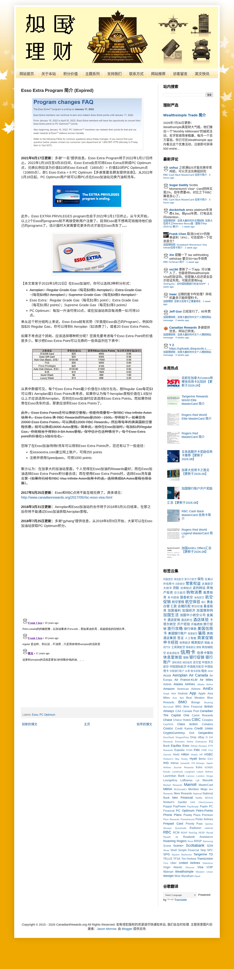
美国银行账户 (177, 633)
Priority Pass (194, 823)
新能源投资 (173, 653)
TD (211, 854)
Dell (191, 732)
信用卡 (188, 652)
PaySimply (193, 806)
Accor (167, 675)
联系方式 (136, 74)
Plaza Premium (203, 814)
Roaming (169, 841)
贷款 (176, 588)
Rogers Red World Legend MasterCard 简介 (197, 533)
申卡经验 (170, 642)
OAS (192, 802)
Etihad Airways (199, 745)
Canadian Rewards (183, 327)
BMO (182, 702)
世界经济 (184, 642)
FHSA (189, 750)
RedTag (193, 832)
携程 (198, 647)
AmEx (208, 688)
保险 (200, 579)
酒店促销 (173, 620)
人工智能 (190, 638)
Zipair (197, 876)
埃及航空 (179, 579)
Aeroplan (180, 675)
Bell (182, 697)
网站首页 (27, 74)
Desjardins (205, 733)
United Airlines (189, 863)
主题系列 (92, 74)
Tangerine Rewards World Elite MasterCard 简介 (195, 400)
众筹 (187, 671)
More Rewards (183, 793)
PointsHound (187, 819)
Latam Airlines (205, 771)
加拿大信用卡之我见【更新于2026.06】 (195, 472)
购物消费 (194, 592)
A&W (210, 671)
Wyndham (187, 875)
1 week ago (188, 226)
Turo (165, 863)
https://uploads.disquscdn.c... (189, 348)
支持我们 (114, 74)
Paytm (204, 806)
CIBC (196, 719)
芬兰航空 (180, 592)
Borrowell (168, 706)
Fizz (210, 750)
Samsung (208, 841)
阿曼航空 (168, 579)
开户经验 (183, 624)
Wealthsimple (184, 871)
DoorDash (168, 737)
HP (201, 754)
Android (182, 693)
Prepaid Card (173, 823)
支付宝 (197, 662)
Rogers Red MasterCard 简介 (193, 435)
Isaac (173, 294)
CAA (178, 711)
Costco (168, 728)
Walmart (168, 871)
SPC (210, 850)
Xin (171, 255)
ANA (173, 693)
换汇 (203, 602)
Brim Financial (192, 706)
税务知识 (197, 642)
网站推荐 (158, 74)
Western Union (204, 871)
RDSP (184, 832)
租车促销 (195, 671)
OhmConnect (206, 802)
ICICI (210, 758)
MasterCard (206, 784)
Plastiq (187, 814)
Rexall (209, 832)
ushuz (173, 167)
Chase (167, 720)
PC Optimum (47, 714)
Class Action (187, 724)
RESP (202, 832)
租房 (204, 670)
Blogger (127, 929)
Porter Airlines (204, 819)
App (192, 693)
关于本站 (48, 74)
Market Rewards (172, 785)
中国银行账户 (177, 671)
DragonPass (182, 737)
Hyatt (193, 758)
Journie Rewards (184, 767)
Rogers (182, 841)
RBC (167, 832)
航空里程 (178, 602)
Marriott (190, 784)
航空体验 (192, 602)
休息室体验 (172, 657)
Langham (190, 771)
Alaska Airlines (184, 684)
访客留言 (180, 74)
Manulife (207, 780)
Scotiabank (195, 845)
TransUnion (205, 858)
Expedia (179, 749)
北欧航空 (180, 583)
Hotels (194, 754)
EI (207, 737)
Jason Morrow (106, 929)
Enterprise (201, 741)
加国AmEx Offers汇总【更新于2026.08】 (196, 550)
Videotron (207, 863)
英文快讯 (202, 74)
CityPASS (168, 724)
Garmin (167, 754)
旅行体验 (190, 629)
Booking (208, 702)
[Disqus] (87, 571)
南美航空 (193, 633)
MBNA (167, 789)
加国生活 (171, 615)
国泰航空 (186, 597)
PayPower (179, 806)
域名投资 (187, 662)
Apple (202, 693)
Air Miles (206, 679)
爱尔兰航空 (190, 579)
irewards (185, 763)
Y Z (171, 345)
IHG (166, 763)
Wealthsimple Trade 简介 (184, 115)
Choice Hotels (182, 719)
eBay (201, 737)
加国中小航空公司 (193, 615)
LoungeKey (170, 780)
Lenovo (190, 776)
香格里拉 (191, 647)
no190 (173, 269)
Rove (190, 841)
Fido (197, 750)
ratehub (209, 828)
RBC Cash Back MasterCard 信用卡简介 (185, 174)
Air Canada (198, 675)
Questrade (180, 828)
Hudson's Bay (171, 758)
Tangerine (200, 854)
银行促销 (196, 657)
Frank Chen (177, 234)
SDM (210, 845)
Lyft (197, 780)
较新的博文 (29, 724)
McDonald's (180, 789)
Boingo (195, 702)
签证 (180, 638)
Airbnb (167, 684)
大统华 (167, 587)
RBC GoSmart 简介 (173, 262)
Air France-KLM (186, 679)
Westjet (168, 876)
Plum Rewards (171, 819)
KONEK (209, 767)
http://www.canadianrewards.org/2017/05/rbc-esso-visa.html (66, 497)
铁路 (207, 642)
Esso (35, 714)
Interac (175, 762)
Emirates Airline (184, 741)
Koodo (166, 771)
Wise (177, 875)
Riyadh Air (170, 837)
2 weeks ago (182, 320)
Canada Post (190, 711)
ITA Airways (198, 763)
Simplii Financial (188, 850)
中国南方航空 (195, 666)
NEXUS (209, 797)
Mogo (204, 789)
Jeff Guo (175, 311)
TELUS (167, 858)
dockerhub (177, 210)
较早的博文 (144, 724)
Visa (200, 867)
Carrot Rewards (202, 715)
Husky (184, 758)
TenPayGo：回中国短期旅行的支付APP (184, 283)
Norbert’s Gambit (175, 802)
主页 (87, 724)
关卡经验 (173, 597)
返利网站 (199, 588)
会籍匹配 (184, 606)
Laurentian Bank (173, 775)
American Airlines (188, 688)
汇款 (174, 606)
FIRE (204, 750)
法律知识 (186, 587)
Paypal (167, 806)
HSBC (208, 754)
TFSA (176, 858)
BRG (178, 706)
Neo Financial (182, 797)
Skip (203, 850)
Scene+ (178, 845)
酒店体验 (201, 620)
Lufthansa (186, 780)
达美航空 (207, 583)
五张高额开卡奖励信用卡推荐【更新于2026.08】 (197, 455)
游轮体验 (177, 662)
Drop (193, 737)
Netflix (199, 797)
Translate (180, 900)
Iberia (202, 758)
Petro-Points (204, 810)
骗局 (202, 633)
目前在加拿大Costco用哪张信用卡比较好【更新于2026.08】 (197, 381)
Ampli (166, 693)
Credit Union (203, 728)
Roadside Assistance (198, 836)
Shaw (166, 850)
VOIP (209, 867)
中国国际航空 (178, 666)
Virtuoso (189, 867)
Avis (175, 697)
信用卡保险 (205, 653)
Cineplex (207, 719)
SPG (166, 854)
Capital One (180, 715)
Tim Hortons (188, 858)
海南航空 (199, 597)
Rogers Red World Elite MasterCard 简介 (197, 416)
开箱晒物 (196, 624)
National (197, 793)
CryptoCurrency (174, 733)
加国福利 (174, 610)
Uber (173, 862)
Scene (167, 845)
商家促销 (205, 638)
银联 (186, 657)
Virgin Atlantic (172, 867)
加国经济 (188, 610)
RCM (176, 832)
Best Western (195, 697)
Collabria (207, 724)
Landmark (177, 771)
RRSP (198, 841)
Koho (199, 767)
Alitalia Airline (205, 684)
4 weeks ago (182, 337)
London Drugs (204, 776)
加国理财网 (204, 610)
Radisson (195, 827)
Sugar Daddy (178, 185)
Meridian (193, 789)
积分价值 (70, 74)
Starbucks (186, 854)
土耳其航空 (178, 647)
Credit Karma (184, 728)
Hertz (176, 754)
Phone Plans (172, 815)
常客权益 (193, 583)
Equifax (176, 745)
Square (176, 854)
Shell (173, 850)
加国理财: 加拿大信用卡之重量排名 (182, 301)
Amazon (169, 688)
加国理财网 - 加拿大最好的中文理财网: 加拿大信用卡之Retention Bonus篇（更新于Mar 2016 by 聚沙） (187, 223)
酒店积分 (186, 619)
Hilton (185, 754)
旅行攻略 (175, 628)
